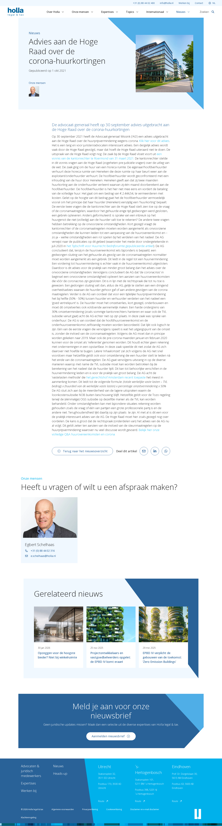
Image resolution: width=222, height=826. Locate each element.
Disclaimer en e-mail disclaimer (144, 809)
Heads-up (60, 773)
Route (101, 801)
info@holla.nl (166, 3)
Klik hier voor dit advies (154, 141)
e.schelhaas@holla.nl (43, 556)
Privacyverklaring (90, 809)
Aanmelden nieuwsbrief (108, 736)
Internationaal (155, 12)
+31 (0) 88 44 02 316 (43, 551)
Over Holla (53, 12)
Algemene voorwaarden (63, 809)
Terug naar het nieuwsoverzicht (85, 451)
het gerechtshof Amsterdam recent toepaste (116, 377)
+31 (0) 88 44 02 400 (144, 3)
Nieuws (181, 12)
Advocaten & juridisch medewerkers (31, 771)
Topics (130, 12)
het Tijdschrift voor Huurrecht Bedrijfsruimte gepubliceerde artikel (110, 246)
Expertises (107, 12)
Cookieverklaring (114, 809)
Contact (199, 3)
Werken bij (184, 3)
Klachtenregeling (28, 817)
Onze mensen (81, 12)
